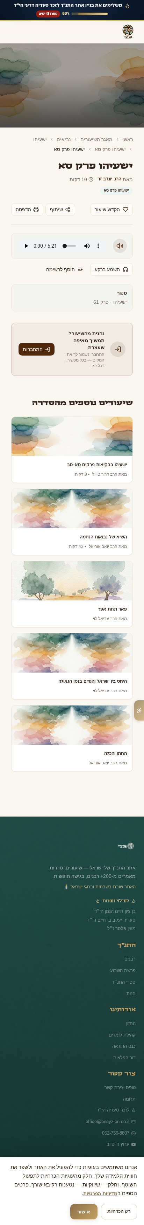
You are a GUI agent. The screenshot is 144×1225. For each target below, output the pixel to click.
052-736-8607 (115, 1126)
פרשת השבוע (123, 964)
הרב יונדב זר (110, 179)
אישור (84, 1212)
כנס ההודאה (125, 1040)
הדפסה (23, 209)
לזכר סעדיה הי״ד (114, 1103)
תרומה (129, 1092)
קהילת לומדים (123, 1028)
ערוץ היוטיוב (118, 1138)
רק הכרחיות (118, 1212)
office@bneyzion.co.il (108, 1115)
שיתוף (54, 209)
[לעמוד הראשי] (126, 841)
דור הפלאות (125, 1051)
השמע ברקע (107, 269)
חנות (131, 987)
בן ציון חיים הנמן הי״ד (117, 905)
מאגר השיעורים (98, 139)
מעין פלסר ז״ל (122, 922)
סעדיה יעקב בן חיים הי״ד (113, 914)
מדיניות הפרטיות (25, 1194)
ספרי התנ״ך (125, 975)
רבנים (130, 952)
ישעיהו (45, 139)
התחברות (32, 346)
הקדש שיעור (107, 209)
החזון (131, 1017)
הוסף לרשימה (62, 269)
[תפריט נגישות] (139, 710)
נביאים (68, 139)
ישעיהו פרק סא (111, 149)
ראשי (128, 139)
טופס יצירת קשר (121, 1081)
